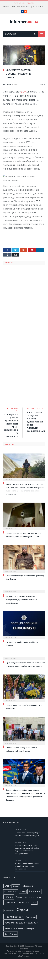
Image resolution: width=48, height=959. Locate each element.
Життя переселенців (33, 897)
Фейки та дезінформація (19, 928)
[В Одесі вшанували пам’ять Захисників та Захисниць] (24, 688)
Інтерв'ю (16, 886)
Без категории (10, 891)
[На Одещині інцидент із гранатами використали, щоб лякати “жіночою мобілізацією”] (24, 590)
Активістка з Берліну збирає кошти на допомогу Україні (27, 834)
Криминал (10, 902)
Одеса (42, 84)
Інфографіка (27, 886)
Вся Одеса (34, 891)
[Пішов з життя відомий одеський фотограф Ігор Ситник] (24, 558)
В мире (23, 892)
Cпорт (7, 886)
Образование (9, 910)
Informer (24, 21)
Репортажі (31, 917)
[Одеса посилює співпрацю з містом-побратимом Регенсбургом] (24, 730)
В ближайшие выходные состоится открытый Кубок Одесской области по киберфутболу (27, 849)
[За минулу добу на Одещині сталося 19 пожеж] (24, 55)
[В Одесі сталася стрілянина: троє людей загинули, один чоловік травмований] (24, 516)
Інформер (7, 84)
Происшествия (13, 916)
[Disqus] (24, 300)
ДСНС (24, 91)
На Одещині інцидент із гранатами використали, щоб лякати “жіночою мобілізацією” (21, 599)
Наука (34, 903)
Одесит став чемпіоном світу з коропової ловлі (24, 6)
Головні (8, 896)
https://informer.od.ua (33, 953)
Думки (19, 897)
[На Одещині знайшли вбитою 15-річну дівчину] (24, 624)
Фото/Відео (10, 933)
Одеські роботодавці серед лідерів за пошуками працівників (27, 866)
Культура (24, 902)
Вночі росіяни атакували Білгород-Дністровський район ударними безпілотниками (36, 421)
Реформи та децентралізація (21, 922)
